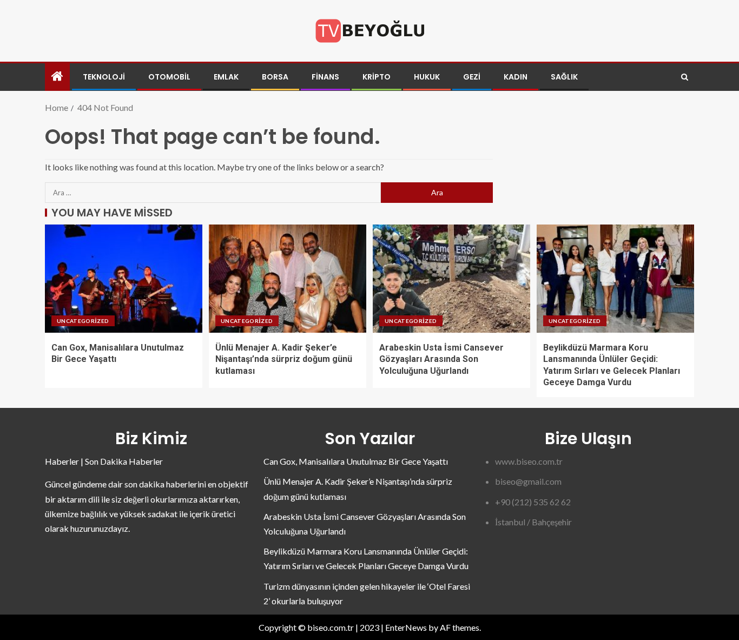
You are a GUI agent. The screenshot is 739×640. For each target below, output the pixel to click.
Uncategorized (83, 321)
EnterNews (406, 627)
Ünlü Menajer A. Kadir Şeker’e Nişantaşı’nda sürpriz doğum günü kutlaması (283, 359)
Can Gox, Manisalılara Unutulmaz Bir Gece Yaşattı (355, 461)
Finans (325, 76)
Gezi (471, 76)
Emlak (226, 76)
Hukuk (427, 76)
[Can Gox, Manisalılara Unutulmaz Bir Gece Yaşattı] (123, 279)
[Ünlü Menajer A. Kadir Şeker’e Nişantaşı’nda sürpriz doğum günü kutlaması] (287, 279)
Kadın (515, 76)
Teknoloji (104, 76)
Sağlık (564, 76)
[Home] (57, 76)
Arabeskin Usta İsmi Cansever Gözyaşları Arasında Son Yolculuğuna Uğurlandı (441, 359)
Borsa (275, 76)
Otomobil (169, 76)
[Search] (684, 77)
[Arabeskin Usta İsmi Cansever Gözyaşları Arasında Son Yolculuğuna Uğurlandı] (451, 279)
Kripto (376, 76)
